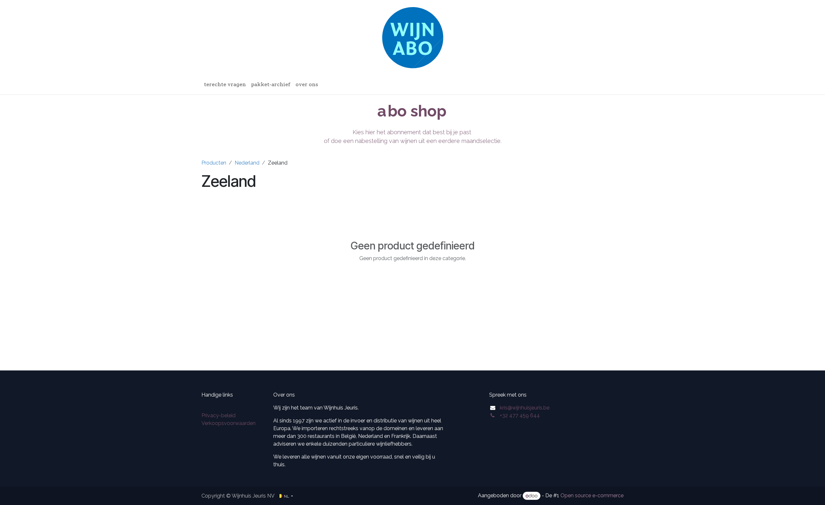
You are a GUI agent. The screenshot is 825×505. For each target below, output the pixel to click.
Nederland (247, 163)
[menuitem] (224, 84)
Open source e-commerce (592, 496)
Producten (213, 163)
